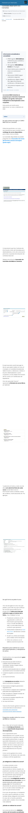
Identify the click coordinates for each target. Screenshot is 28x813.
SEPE (8, 90)
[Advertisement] (12, 27)
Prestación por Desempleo (9, 3)
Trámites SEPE (8, 19)
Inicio (3, 19)
